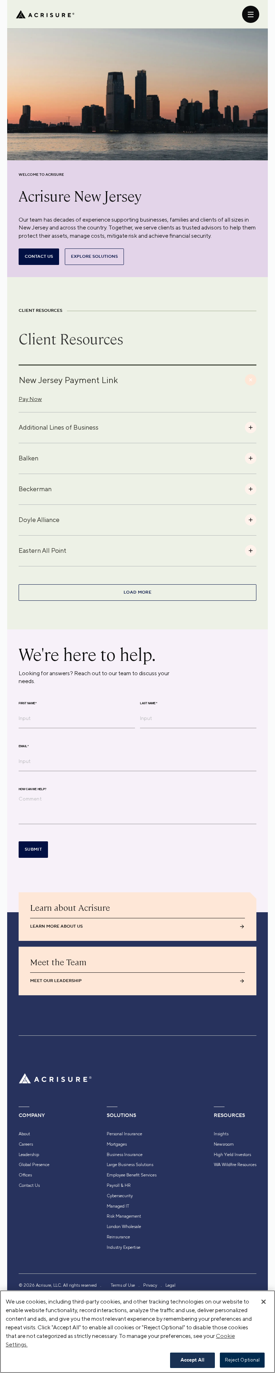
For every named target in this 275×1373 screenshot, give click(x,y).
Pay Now (30, 399)
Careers (26, 1144)
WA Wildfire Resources (235, 1164)
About (24, 1133)
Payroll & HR (119, 1185)
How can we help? (32, 789)
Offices (25, 1175)
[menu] (250, 14)
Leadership (29, 1154)
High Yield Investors (232, 1154)
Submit (33, 849)
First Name (28, 703)
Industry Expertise (123, 1247)
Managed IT (118, 1206)
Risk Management (124, 1216)
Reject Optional (242, 1360)
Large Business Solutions (130, 1164)
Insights (221, 1133)
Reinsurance (118, 1236)
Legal (170, 1285)
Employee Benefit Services (131, 1175)
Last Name (148, 703)
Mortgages (117, 1144)
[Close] (263, 1302)
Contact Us (29, 1185)
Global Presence (34, 1164)
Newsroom (224, 1144)
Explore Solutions (94, 256)
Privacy (150, 1285)
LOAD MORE (137, 592)
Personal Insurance (124, 1133)
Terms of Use (123, 1285)
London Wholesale (124, 1226)
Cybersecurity (120, 1195)
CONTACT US (39, 256)
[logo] (45, 14)
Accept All (192, 1360)
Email (24, 746)
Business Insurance (125, 1154)
